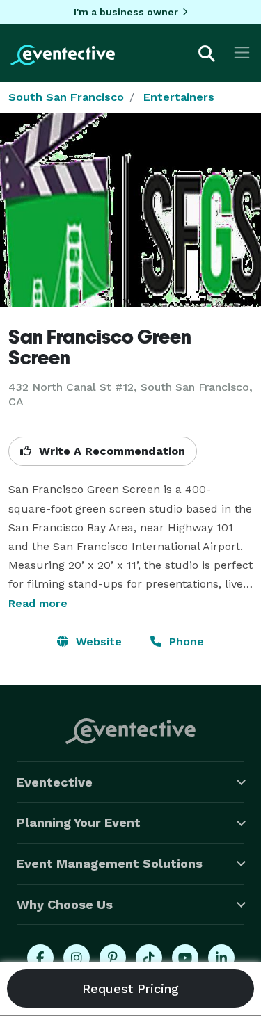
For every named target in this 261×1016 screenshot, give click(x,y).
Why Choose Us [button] (65, 904)
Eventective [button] (55, 782)
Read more (38, 603)
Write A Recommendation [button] (110, 451)
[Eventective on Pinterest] (113, 957)
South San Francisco (66, 97)
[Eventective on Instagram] (76, 957)
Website (97, 641)
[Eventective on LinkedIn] (221, 957)
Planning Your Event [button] (79, 822)
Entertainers (178, 97)
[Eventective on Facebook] (40, 957)
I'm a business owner (126, 11)
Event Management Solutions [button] (110, 863)
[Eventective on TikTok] (149, 957)
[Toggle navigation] (241, 52)
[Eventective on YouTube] (185, 957)
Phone (185, 641)
